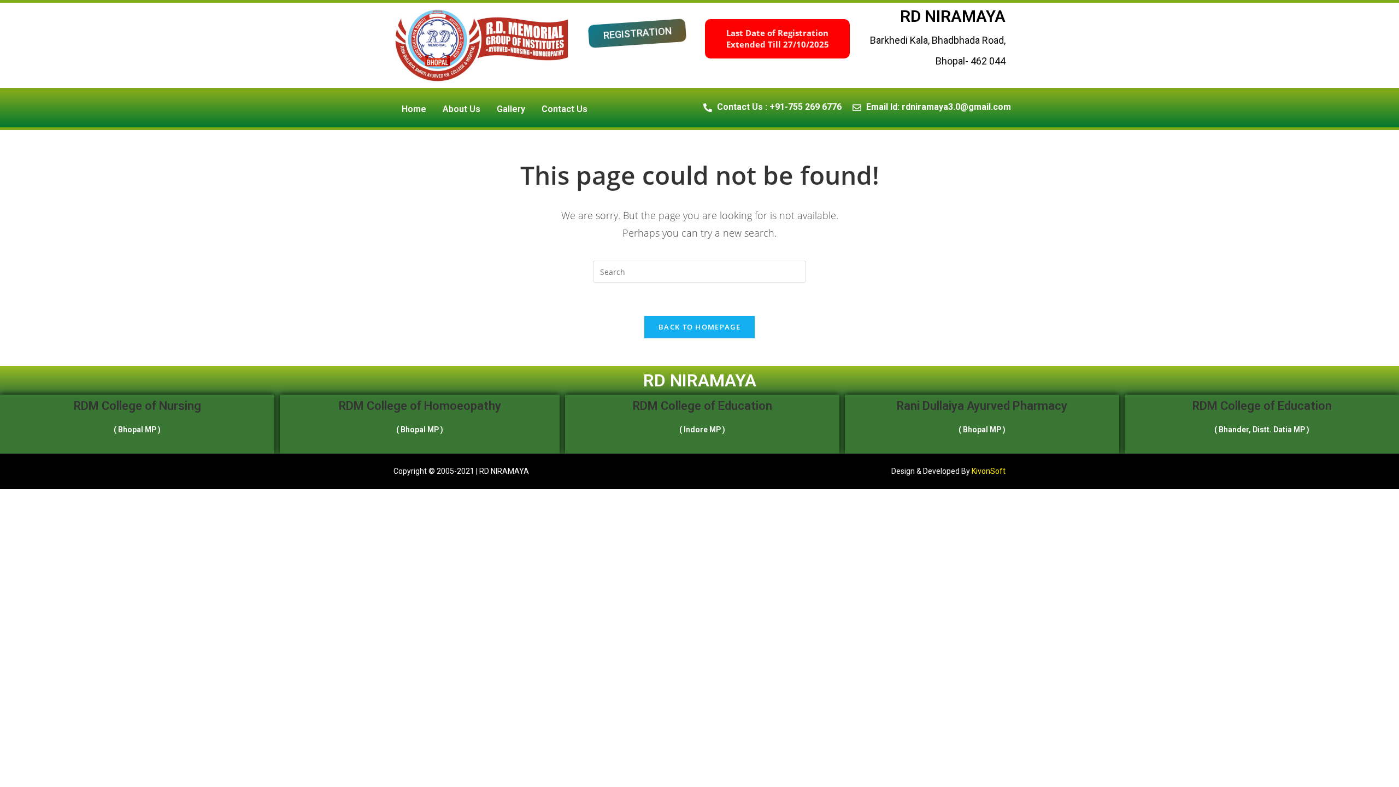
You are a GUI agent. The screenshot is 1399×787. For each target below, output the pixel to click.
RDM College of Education (702, 406)
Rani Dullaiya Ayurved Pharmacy (982, 406)
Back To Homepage (699, 327)
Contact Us (564, 109)
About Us (461, 109)
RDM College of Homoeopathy (420, 406)
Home (414, 109)
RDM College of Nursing (137, 406)
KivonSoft (989, 471)
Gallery (511, 109)
